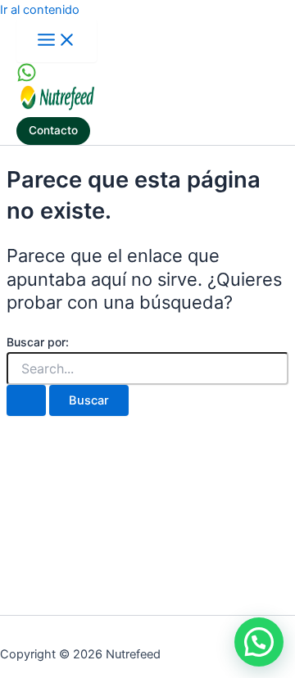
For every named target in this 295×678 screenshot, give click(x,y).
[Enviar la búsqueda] (26, 401)
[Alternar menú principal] (56, 41)
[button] (53, 131)
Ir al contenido (39, 9)
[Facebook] (26, 78)
